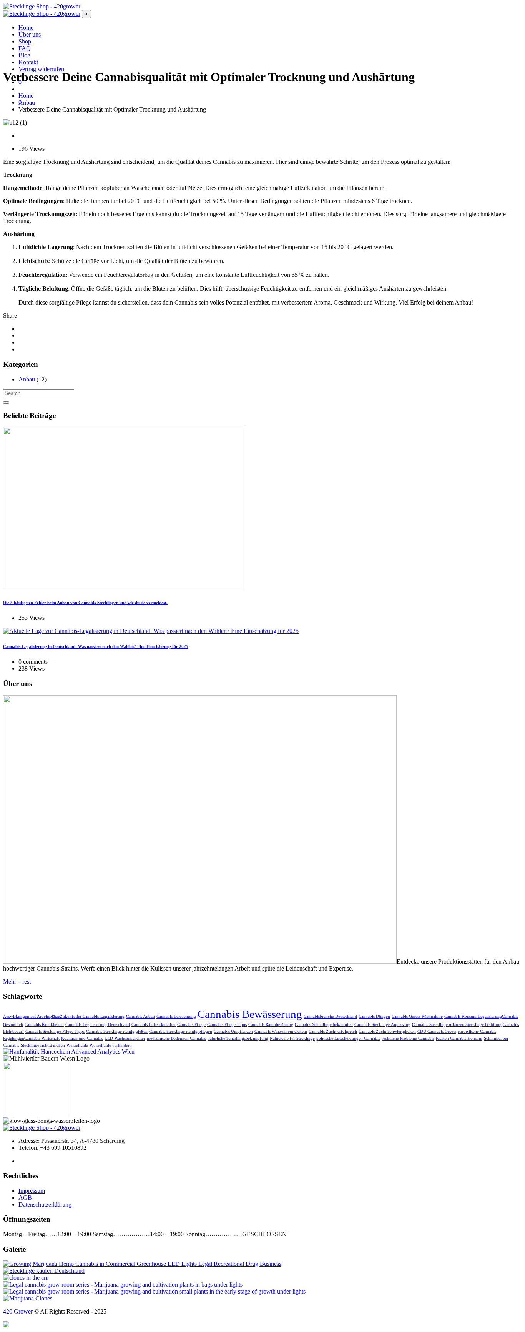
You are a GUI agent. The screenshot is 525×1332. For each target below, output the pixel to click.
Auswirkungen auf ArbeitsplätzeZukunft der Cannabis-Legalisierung (64, 1016)
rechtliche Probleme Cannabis (408, 1038)
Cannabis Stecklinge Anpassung (382, 1024)
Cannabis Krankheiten (44, 1024)
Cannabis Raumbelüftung (270, 1024)
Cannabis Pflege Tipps (227, 1024)
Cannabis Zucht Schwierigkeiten (387, 1031)
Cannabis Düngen (374, 1016)
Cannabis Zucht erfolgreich (333, 1031)
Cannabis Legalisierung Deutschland (97, 1024)
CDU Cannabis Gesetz (436, 1031)
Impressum (31, 1190)
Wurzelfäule (77, 1045)
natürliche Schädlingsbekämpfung (238, 1038)
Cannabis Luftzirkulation (153, 1024)
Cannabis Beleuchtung (176, 1016)
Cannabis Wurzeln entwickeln (280, 1031)
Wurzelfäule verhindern (111, 1045)
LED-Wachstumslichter (125, 1038)
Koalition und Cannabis (82, 1038)
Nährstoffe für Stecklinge (292, 1038)
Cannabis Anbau (140, 1016)
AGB (25, 1197)
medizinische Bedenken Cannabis (176, 1038)
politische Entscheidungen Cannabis (348, 1038)
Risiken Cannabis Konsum (459, 1038)
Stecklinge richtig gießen (43, 1045)
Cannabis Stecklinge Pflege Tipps (55, 1031)
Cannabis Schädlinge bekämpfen (324, 1024)
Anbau (26, 379)
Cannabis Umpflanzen (233, 1031)
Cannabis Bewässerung (250, 1014)
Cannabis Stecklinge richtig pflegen (180, 1031)
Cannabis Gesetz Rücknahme (417, 1016)
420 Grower (18, 1311)
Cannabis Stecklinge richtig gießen (117, 1031)
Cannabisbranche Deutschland (330, 1016)
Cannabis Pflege (191, 1024)
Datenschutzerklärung (44, 1204)
